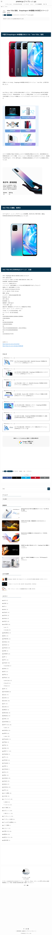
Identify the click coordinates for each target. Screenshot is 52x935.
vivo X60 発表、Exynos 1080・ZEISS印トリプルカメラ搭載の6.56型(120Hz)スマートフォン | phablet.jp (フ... (30, 394)
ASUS (6, 621)
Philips (6, 742)
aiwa (6, 609)
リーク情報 (7, 825)
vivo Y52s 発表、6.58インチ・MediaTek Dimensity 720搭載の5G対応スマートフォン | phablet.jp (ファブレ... (30, 384)
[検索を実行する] (48, 488)
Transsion (7, 763)
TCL (6, 757)
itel (5, 688)
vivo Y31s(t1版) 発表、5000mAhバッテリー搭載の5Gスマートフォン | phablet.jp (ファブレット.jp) (30, 427)
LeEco (6, 697)
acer (6, 600)
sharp (6, 748)
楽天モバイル (8, 837)
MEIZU (6, 709)
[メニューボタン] (1, 1)
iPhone (6, 677)
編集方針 (24, 931)
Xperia (6, 784)
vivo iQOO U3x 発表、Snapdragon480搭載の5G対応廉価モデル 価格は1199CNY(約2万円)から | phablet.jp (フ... (30, 416)
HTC (6, 659)
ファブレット (10, 471)
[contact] (27, 885)
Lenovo (7, 700)
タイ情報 (7, 807)
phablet (20, 471)
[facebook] (24, 885)
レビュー (7, 828)
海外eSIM (7, 840)
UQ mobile (7, 629)
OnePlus (7, 730)
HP (5, 656)
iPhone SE (7, 683)
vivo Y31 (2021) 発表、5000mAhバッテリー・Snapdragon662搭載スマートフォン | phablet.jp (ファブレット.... (30, 405)
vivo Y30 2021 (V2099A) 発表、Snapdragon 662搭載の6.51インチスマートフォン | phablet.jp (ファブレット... (31, 373)
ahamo (6, 727)
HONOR (7, 653)
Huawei (7, 662)
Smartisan (7, 754)
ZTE (6, 790)
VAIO (6, 766)
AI (5, 606)
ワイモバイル (8, 804)
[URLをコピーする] (44, 478)
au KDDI (7, 624)
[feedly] (26, 928)
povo (6, 627)
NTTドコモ (7, 724)
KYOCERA (7, 691)
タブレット (8, 810)
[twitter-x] (26, 885)
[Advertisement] (26, 25)
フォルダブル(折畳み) (10, 822)
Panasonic (7, 739)
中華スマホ (7, 831)
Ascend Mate (7, 665)
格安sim (7, 834)
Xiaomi (6, 781)
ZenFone (7, 787)
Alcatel (6, 612)
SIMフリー (7, 751)
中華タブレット (8, 813)
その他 (6, 796)
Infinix (6, 668)
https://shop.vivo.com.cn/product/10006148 (13, 346)
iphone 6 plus (8, 680)
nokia (6, 718)
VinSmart (7, 769)
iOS (6, 671)
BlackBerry (7, 632)
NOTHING (7, 721)
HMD (6, 650)
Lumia (6, 706)
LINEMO (7, 802)
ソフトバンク (8, 799)
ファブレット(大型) (9, 819)
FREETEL (7, 638)
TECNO (7, 760)
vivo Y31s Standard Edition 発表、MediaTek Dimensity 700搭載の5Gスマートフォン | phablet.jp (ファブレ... (30, 362)
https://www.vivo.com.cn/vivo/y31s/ (11, 344)
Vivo (5, 471)
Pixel (6, 745)
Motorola (7, 715)
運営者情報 (19, 931)
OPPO (6, 733)
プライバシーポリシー (31, 931)
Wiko (6, 775)
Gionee (6, 644)
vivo (24, 471)
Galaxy (6, 641)
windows (7, 778)
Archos (6, 615)
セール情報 (7, 793)
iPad (6, 674)
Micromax (7, 712)
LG (6, 703)
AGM (6, 603)
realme (7, 736)
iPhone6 (7, 685)
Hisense (7, 647)
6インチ (16, 471)
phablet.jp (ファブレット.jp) (26, 1)
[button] (7, 478)
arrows (6, 618)
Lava (6, 694)
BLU (6, 635)
